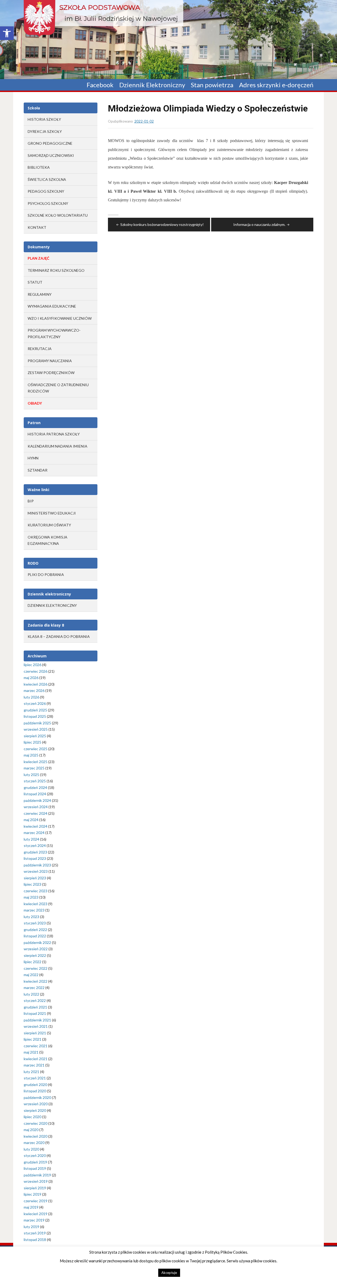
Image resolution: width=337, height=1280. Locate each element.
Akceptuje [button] (169, 1273)
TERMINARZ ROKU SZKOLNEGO (56, 270)
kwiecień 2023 (35, 903)
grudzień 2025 (35, 710)
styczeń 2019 (35, 1233)
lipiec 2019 (32, 1194)
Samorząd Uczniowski (51, 155)
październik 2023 (37, 865)
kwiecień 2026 (35, 684)
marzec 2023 (34, 910)
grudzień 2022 (35, 929)
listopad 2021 (35, 1013)
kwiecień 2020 (35, 1136)
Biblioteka (39, 167)
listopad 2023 (35, 858)
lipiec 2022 (32, 961)
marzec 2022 (34, 987)
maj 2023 (31, 897)
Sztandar (37, 470)
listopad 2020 (35, 1091)
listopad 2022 (35, 936)
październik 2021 (37, 1020)
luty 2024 (31, 839)
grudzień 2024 (35, 787)
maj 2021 (31, 1052)
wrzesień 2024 (36, 806)
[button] (7, 33)
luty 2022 (31, 994)
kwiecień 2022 (35, 981)
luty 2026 (31, 697)
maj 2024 (31, 819)
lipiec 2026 (32, 664)
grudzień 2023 (35, 852)
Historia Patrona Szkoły (54, 434)
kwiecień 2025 (35, 761)
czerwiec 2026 (35, 671)
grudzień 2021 (35, 1007)
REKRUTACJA (40, 348)
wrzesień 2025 (36, 729)
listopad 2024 (35, 794)
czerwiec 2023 (35, 891)
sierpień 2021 (35, 1033)
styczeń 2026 (35, 703)
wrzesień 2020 (36, 1104)
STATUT (35, 282)
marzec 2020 (34, 1142)
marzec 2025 (34, 768)
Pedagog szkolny (46, 191)
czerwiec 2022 (35, 968)
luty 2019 (31, 1226)
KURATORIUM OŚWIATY (49, 525)
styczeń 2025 (35, 781)
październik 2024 (37, 800)
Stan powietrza (212, 85)
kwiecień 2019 (35, 1213)
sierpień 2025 (35, 736)
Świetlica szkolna (47, 179)
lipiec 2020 (32, 1116)
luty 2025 (31, 774)
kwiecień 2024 (35, 826)
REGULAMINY (40, 294)
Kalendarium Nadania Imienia (57, 446)
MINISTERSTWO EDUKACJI (52, 513)
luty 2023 (31, 916)
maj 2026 (31, 677)
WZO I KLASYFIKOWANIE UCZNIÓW (60, 318)
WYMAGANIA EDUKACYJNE (52, 306)
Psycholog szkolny (48, 203)
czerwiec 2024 (35, 813)
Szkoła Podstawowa (99, 7)
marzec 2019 (34, 1220)
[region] (168, 39)
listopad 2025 (35, 716)
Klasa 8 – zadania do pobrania (59, 636)
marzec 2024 (34, 832)
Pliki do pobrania (46, 574)
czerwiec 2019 (35, 1201)
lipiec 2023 (32, 884)
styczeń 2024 (35, 845)
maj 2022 (31, 974)
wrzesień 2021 (36, 1026)
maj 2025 (31, 755)
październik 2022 (37, 942)
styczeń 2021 (35, 1078)
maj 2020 (31, 1129)
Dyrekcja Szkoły (45, 131)
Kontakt (37, 227)
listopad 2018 (35, 1239)
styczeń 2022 (35, 1000)
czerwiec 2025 (35, 748)
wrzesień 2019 (36, 1181)
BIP (31, 501)
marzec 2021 (34, 1065)
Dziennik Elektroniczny (152, 85)
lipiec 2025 (32, 742)
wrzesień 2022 (36, 949)
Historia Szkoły (44, 119)
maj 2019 (31, 1207)
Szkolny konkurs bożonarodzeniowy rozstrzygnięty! (162, 224)
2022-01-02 (144, 121)
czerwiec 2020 (35, 1123)
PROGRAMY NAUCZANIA (50, 360)
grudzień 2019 (35, 1162)
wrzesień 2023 (36, 871)
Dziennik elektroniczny (52, 605)
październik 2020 (37, 1097)
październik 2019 (37, 1175)
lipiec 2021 (32, 1039)
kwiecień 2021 (35, 1058)
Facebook (100, 85)
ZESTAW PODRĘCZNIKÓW (51, 372)
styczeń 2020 (35, 1155)
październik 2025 (37, 723)
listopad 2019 (35, 1168)
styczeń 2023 (35, 923)
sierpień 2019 (35, 1188)
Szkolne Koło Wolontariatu (58, 215)
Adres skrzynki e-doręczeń (276, 85)
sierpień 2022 (35, 955)
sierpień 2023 (35, 878)
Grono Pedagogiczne (50, 143)
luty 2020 (31, 1149)
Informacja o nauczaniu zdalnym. (259, 224)
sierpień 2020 (35, 1110)
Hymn (33, 458)
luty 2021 (31, 1071)
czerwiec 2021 (35, 1046)
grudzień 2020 (35, 1084)
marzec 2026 (34, 690)
